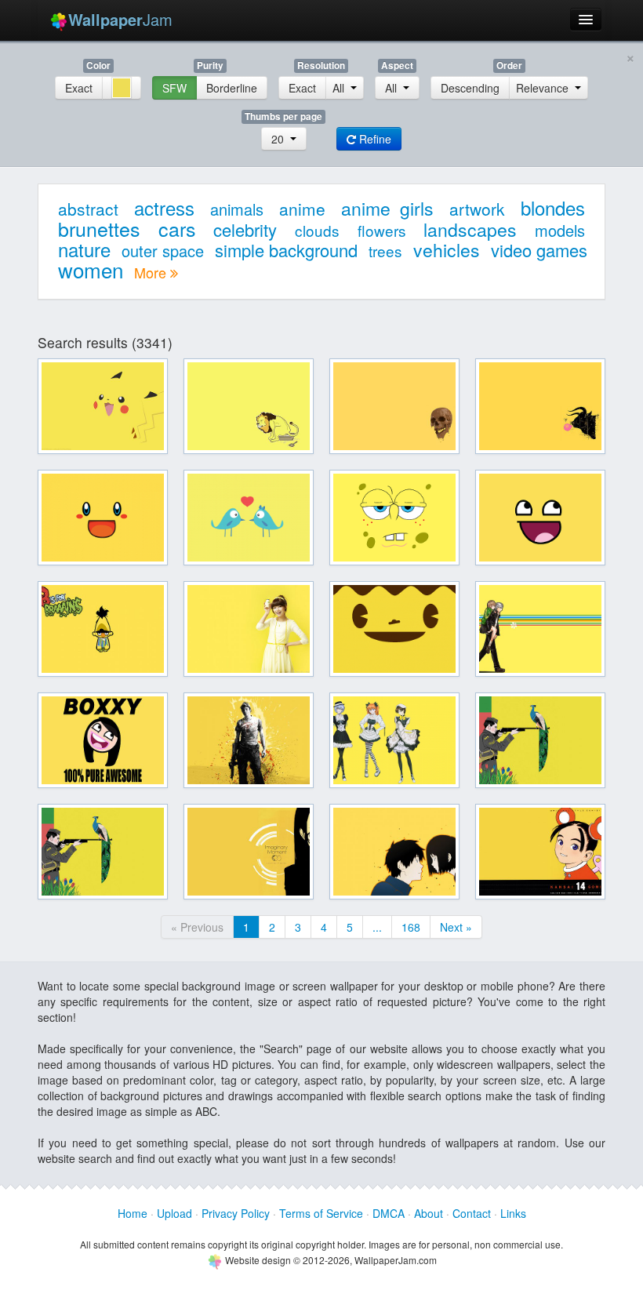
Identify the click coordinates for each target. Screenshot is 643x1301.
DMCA (388, 1213)
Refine (373, 139)
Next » (456, 927)
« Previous (197, 927)
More (152, 272)
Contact (471, 1213)
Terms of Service (321, 1213)
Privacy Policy (236, 1213)
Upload (174, 1213)
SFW (174, 88)
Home (132, 1213)
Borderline (231, 88)
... (377, 927)
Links (513, 1213)
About (428, 1213)
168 (410, 927)
